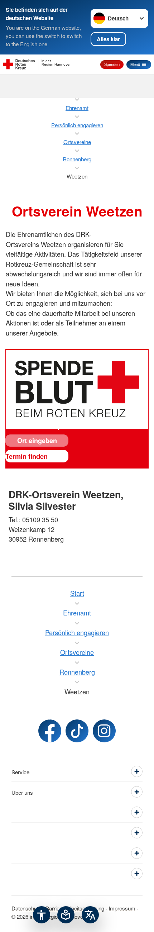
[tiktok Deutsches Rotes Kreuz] (77, 730)
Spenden (112, 64)
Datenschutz (26, 908)
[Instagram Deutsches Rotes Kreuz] (104, 730)
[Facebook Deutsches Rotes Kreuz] (49, 730)
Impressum (122, 908)
